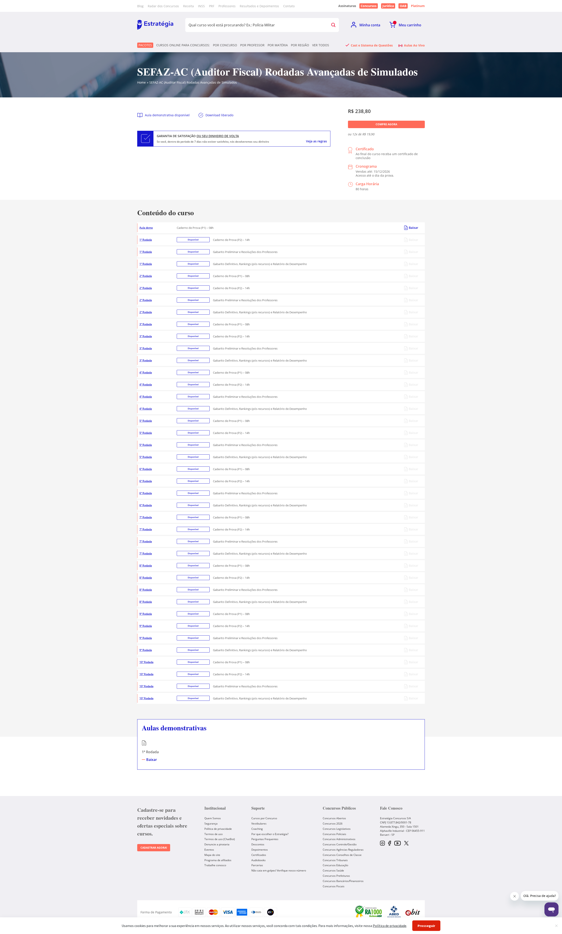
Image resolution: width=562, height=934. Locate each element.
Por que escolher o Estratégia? (269, 834)
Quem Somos (212, 818)
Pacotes (145, 45)
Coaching (257, 829)
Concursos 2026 (332, 823)
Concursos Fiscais (333, 886)
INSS (201, 6)
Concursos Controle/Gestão (340, 844)
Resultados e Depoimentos (259, 6)
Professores (227, 6)
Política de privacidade (218, 829)
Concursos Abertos (334, 818)
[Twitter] (406, 843)
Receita (188, 6)
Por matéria (278, 45)
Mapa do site (212, 855)
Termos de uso (213, 834)
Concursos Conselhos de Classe (342, 855)
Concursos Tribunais (335, 860)
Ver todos (320, 45)
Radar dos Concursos (163, 6)
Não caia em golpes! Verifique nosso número (278, 870)
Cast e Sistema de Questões (372, 45)
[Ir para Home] (155, 25)
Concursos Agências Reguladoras (343, 850)
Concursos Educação (335, 865)
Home (141, 82)
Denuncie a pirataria (216, 844)
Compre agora (386, 124)
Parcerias (257, 865)
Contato (289, 6)
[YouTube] (397, 843)
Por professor (252, 45)
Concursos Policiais (334, 834)
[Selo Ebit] (412, 912)
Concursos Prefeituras (336, 876)
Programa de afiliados (217, 860)
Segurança (211, 823)
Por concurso (225, 45)
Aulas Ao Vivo (414, 45)
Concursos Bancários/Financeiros (343, 881)
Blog (140, 6)
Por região (300, 45)
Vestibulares (259, 823)
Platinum (418, 6)
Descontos (257, 844)
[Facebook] (389, 843)
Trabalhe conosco (215, 865)
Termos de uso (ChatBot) (219, 839)
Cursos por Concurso (264, 818)
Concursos (368, 6)
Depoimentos (259, 850)
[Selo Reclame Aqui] (369, 912)
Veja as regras (316, 141)
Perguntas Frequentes (264, 839)
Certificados (258, 855)
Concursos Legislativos (337, 829)
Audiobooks (258, 860)
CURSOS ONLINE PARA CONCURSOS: (183, 45)
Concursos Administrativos (339, 839)
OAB (403, 6)
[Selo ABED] (394, 912)
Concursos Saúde (333, 870)
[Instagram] (382, 843)
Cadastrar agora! (153, 848)
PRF (211, 6)
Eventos (209, 850)
